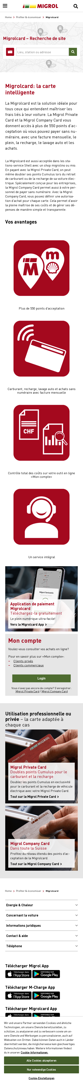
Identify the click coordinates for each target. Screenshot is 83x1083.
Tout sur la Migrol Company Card (35, 864)
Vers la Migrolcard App (27, 624)
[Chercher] (76, 6)
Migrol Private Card (27, 691)
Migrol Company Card (55, 691)
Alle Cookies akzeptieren (41, 1060)
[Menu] (5, 6)
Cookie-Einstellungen (41, 1078)
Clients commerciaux (28, 665)
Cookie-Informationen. (34, 1052)
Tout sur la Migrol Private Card (33, 796)
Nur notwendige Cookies (41, 1069)
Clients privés (23, 661)
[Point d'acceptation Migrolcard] (10, 52)
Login (41, 678)
